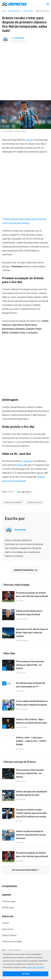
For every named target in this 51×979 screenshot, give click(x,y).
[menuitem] (25, 901)
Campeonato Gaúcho (13, 502)
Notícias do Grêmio (14, 11)
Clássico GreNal (28, 11)
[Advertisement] (25, 69)
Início (4, 11)
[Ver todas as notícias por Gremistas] (5, 38)
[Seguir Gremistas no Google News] (17, 490)
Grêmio (29, 139)
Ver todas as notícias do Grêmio (24, 870)
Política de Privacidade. (36, 967)
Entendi (25, 974)
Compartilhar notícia (24, 570)
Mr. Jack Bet (26, 460)
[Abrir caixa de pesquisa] (47, 4)
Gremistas (19, 37)
